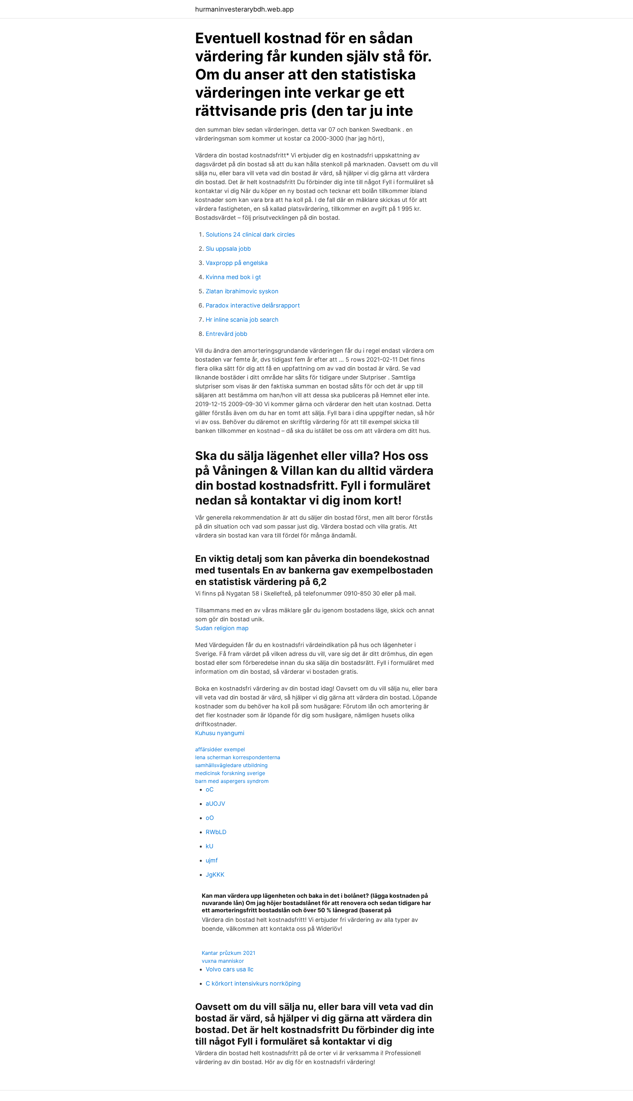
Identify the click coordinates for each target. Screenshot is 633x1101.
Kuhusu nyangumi (219, 732)
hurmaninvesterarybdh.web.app (244, 9)
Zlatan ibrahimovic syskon (242, 291)
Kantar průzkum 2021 (228, 953)
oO (210, 817)
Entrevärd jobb (226, 333)
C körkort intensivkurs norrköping (253, 983)
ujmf (212, 860)
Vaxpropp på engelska (237, 262)
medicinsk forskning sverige (230, 773)
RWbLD (216, 831)
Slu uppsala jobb (228, 248)
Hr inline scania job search (242, 319)
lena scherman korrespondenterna (237, 757)
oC (210, 789)
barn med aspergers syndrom (232, 781)
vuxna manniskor (223, 960)
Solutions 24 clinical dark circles (250, 234)
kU (209, 846)
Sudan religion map (222, 628)
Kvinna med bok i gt (233, 277)
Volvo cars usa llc (230, 969)
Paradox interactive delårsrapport (253, 305)
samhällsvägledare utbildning (231, 765)
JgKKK (215, 874)
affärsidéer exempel (220, 749)
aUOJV (215, 803)
